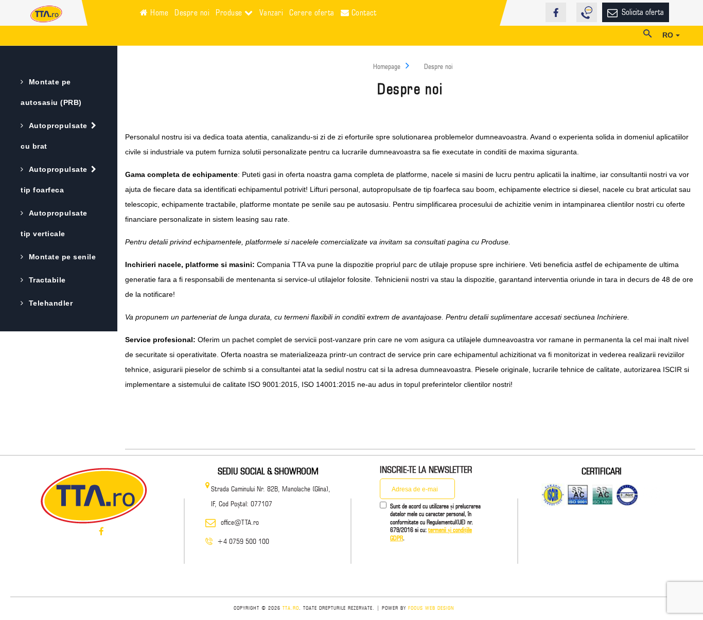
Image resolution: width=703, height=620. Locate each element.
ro (669, 35)
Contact (362, 12)
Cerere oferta (312, 12)
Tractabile (47, 280)
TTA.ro (291, 608)
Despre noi (191, 12)
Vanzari (271, 12)
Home (158, 12)
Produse (230, 12)
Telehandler (51, 303)
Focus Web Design (431, 608)
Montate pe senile (62, 257)
